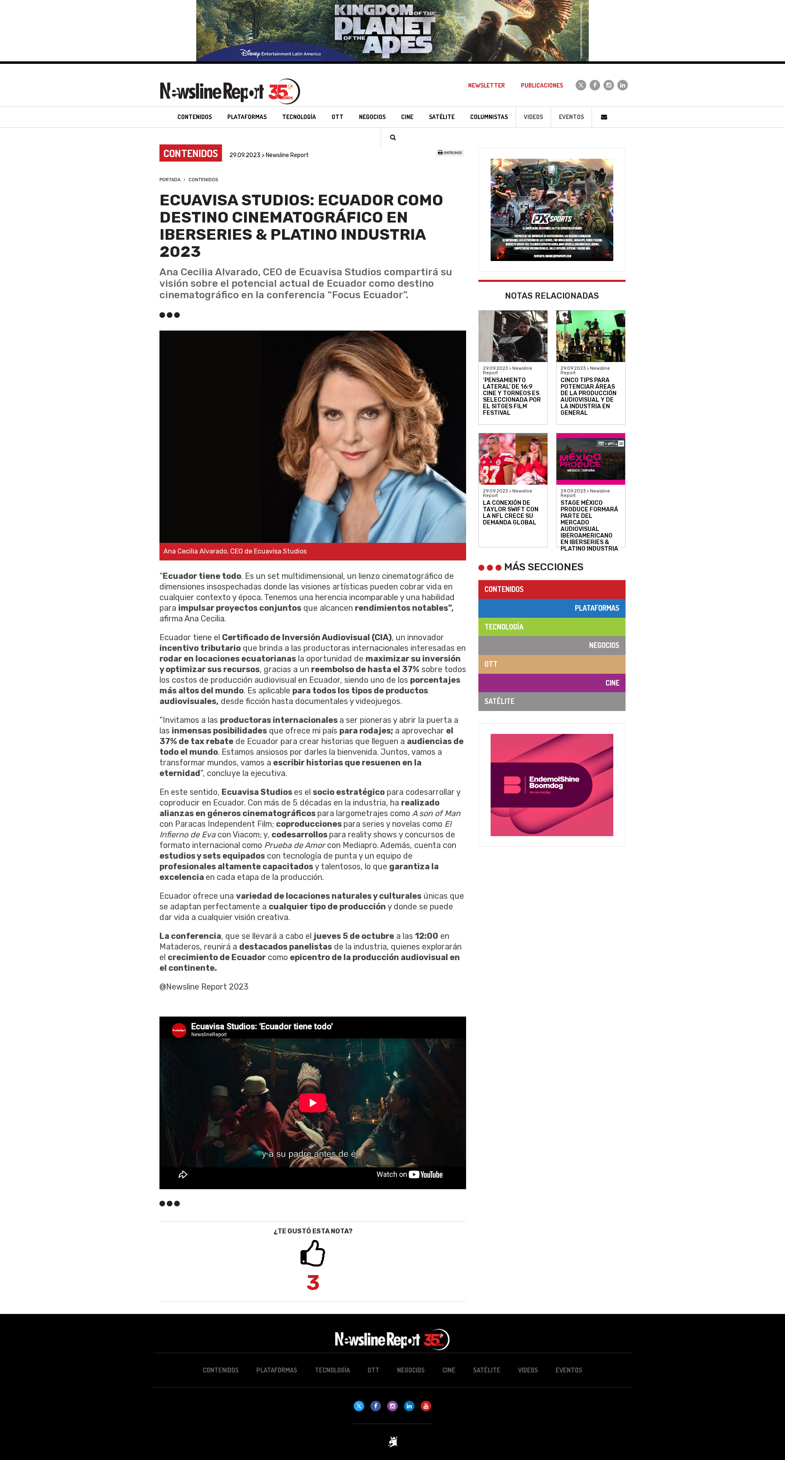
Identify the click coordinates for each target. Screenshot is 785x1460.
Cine (612, 682)
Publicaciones (542, 85)
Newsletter (486, 85)
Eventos (571, 117)
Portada (169, 179)
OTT (491, 663)
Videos (533, 117)
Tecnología (503, 626)
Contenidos (203, 179)
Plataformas (597, 607)
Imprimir (452, 153)
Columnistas (489, 117)
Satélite (499, 701)
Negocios (604, 645)
